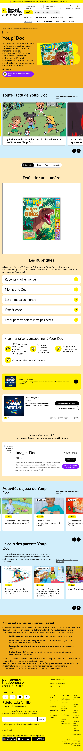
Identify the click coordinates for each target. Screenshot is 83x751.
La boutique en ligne (50, 7)
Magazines (28, 21)
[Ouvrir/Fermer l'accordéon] (76, 279)
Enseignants (54, 702)
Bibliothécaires (54, 716)
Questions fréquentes (57, 683)
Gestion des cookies (74, 740)
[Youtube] (20, 697)
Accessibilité (76, 746)
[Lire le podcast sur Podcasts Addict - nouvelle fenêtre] (68, 418)
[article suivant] (79, 539)
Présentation (27, 165)
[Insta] (5, 697)
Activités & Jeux (57, 17)
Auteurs (53, 706)
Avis (46, 165)
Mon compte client (64, 708)
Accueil (4, 28)
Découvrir (70, 460)
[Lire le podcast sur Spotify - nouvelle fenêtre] (52, 418)
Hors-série (56, 165)
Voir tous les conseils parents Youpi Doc (67, 561)
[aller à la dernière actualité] (74, 151)
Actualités (28, 17)
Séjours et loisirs (69, 21)
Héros (71, 17)
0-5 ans (37, 12)
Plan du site (77, 734)
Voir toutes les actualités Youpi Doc (67, 97)
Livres (38, 21)
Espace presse (75, 711)
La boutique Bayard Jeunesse (65, 701)
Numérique (48, 21)
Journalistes (54, 711)
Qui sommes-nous (76, 705)
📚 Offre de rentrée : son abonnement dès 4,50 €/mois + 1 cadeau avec (38, 1)
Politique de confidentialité (71, 742)
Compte (77, 8)
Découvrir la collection (66, 403)
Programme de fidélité (65, 715)
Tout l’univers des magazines (15, 28)
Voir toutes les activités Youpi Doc (67, 492)
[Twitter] (27, 697)
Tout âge (28, 12)
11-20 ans (55, 12)
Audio (58, 21)
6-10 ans (46, 12)
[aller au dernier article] (74, 539)
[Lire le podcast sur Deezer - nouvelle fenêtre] (60, 418)
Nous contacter (55, 687)
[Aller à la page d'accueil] (12, 17)
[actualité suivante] (79, 151)
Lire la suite (6, 69)
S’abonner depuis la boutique (70, 466)
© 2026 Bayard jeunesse (72, 744)
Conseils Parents (41, 17)
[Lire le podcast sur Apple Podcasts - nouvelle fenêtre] (76, 418)
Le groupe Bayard (76, 717)
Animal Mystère (32, 397)
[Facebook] (13, 697)
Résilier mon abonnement (65, 722)
